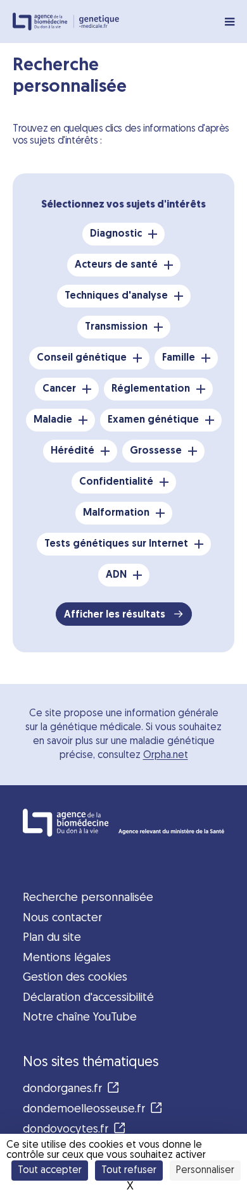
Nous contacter (62, 918)
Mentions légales (67, 958)
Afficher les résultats (116, 615)
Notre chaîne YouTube (80, 1018)
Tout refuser (128, 1170)
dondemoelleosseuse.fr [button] (84, 1109)
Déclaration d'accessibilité (88, 998)
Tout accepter (50, 1170)
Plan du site (52, 938)
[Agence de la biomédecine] (43, 21)
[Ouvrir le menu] (229, 21)
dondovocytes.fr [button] (65, 1130)
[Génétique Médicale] (99, 21)
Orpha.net (165, 755)
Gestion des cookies (75, 978)
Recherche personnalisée (88, 898)
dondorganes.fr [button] (62, 1089)
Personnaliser (205, 1170)
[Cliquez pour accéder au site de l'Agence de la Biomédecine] (123, 822)
